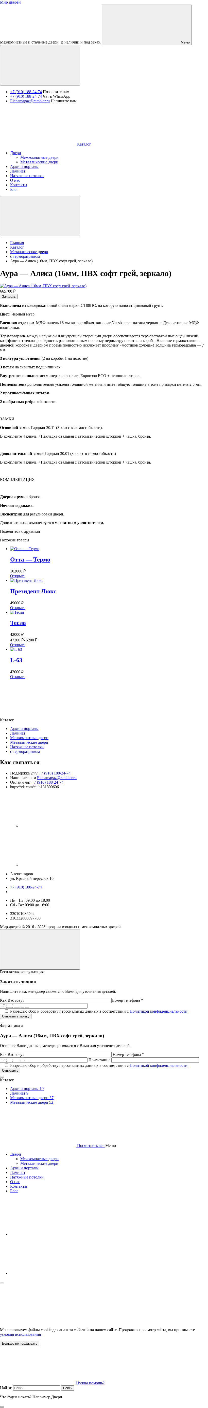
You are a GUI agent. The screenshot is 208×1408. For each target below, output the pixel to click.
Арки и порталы (24, 728)
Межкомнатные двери (29, 738)
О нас (15, 1182)
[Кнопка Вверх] (40, 949)
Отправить (10, 1070)
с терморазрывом (25, 751)
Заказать (9, 296)
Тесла (18, 623)
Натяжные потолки (27, 747)
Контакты (18, 1186)
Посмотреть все (90, 1145)
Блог (14, 1191)
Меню (185, 42)
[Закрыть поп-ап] (2, 1022)
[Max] (58, 865)
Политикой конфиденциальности (158, 1011)
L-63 (16, 660)
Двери (15, 1154)
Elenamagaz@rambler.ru (30, 101)
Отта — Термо (30, 559)
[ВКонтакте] (58, 826)
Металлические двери (29, 742)
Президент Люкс (33, 591)
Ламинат (17, 733)
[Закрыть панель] (2, 1283)
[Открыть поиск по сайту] (40, 65)
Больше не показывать (19, 1343)
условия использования (20, 1334)
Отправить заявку (15, 1016)
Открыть (17, 576)
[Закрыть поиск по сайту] (2, 1407)
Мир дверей (10, 2)
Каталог (83, 144)
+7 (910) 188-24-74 (26, 92)
